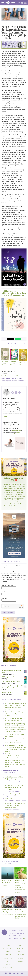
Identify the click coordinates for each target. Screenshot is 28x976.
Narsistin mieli (9, 798)
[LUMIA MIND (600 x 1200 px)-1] (14, 535)
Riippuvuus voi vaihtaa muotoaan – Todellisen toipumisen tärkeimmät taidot (15, 805)
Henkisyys (9, 376)
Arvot (20, 945)
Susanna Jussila (8, 371)
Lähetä (18, 339)
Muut (19, 376)
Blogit (4, 376)
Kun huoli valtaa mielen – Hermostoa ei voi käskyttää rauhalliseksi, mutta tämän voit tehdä (19, 885)
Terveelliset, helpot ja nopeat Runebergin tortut (7, 911)
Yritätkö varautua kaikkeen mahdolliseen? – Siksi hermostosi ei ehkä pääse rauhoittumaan (15, 756)
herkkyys (13, 378)
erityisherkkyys (7, 378)
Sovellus (20, 958)
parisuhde (4, 380)
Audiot (8, 945)
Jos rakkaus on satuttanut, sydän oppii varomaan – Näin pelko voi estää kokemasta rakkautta (15, 741)
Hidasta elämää (8, 2)
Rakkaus (24, 376)
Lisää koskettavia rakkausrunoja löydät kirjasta (13, 293)
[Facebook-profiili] (16, 392)
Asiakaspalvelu (7, 948)
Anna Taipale (4, 885)
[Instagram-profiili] (19, 392)
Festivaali (20, 948)
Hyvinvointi (15, 376)
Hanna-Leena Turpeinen (7, 914)
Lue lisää (6, 416)
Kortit (20, 952)
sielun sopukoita (11, 380)
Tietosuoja (8, 964)
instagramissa (16, 430)
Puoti (7, 961)
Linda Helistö (17, 892)
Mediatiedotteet (8, 958)
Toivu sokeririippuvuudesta (13, 794)
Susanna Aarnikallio (19, 920)
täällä (24, 938)
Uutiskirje (8, 955)
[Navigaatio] (25, 3)
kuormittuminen (21, 378)
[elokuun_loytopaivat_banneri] (14, 639)
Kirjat (8, 952)
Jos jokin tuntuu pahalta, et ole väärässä (6, 882)
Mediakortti (20, 955)
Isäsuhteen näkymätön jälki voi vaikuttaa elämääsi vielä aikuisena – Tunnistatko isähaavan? (15, 729)
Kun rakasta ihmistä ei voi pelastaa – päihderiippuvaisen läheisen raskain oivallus (20, 914)
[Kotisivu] (12, 392)
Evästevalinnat (7, 967)
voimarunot (4, 381)
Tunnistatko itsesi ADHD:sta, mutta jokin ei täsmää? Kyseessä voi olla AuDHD (16, 714)
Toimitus (20, 961)
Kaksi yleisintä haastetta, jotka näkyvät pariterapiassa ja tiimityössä (14, 787)
